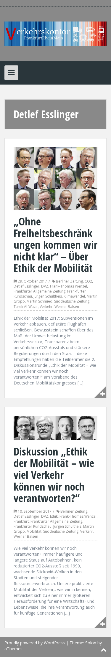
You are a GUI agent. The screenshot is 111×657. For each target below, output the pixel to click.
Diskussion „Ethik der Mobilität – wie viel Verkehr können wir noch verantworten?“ (54, 474)
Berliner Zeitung (69, 281)
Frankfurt (21, 521)
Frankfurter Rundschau (33, 526)
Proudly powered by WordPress (34, 643)
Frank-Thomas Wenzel (68, 286)
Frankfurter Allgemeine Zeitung (39, 291)
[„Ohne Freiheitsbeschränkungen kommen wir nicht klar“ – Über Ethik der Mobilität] (55, 178)
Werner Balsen (66, 306)
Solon (90, 643)
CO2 (88, 281)
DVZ (44, 286)
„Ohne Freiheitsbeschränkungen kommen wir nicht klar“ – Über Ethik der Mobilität (55, 244)
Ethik (54, 516)
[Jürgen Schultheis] (55, 33)
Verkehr (46, 306)
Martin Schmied (39, 301)
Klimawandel (74, 296)
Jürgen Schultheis (48, 296)
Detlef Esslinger (26, 286)
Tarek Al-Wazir (26, 306)
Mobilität (34, 531)
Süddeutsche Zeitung (71, 301)
